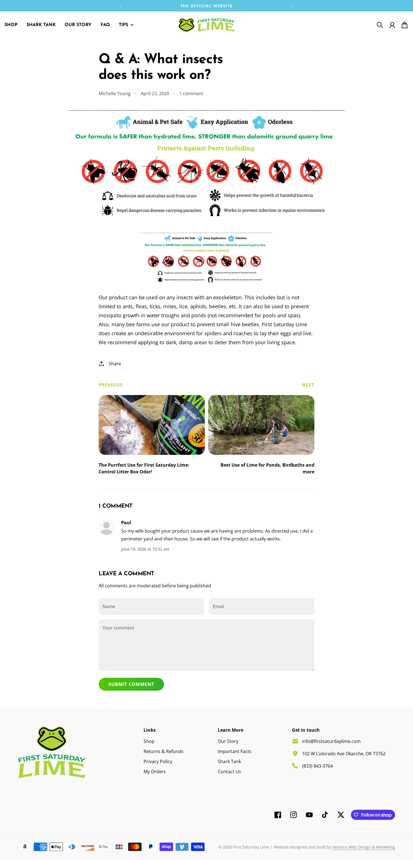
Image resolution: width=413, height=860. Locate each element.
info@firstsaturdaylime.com (331, 741)
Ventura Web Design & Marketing (363, 847)
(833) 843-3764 (317, 766)
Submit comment (131, 684)
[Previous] (121, 6)
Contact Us (229, 771)
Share (115, 364)
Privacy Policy (158, 761)
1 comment (191, 93)
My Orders (155, 771)
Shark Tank (229, 761)
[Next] (292, 6)
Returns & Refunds (163, 751)
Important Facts (234, 751)
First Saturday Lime (251, 847)
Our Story (228, 741)
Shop (149, 741)
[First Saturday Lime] (206, 25)
